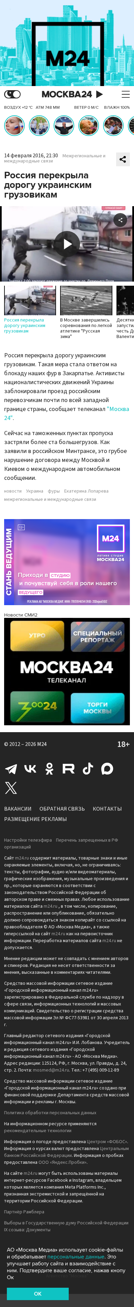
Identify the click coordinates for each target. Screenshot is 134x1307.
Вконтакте (30, 769)
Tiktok (88, 769)
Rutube (69, 769)
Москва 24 (67, 94)
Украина (34, 491)
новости (13, 491)
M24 (42, 744)
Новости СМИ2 (20, 615)
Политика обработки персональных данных (50, 1112)
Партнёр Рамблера (24, 1212)
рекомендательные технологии (37, 1130)
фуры (54, 491)
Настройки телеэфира (28, 840)
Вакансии (18, 809)
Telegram (11, 769)
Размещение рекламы (35, 819)
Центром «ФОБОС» (107, 1141)
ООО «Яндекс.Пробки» (62, 1162)
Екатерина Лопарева (86, 491)
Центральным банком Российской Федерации (66, 1152)
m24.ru (22, 858)
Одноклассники (49, 769)
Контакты (107, 809)
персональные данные (75, 1256)
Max (107, 769)
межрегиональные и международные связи (50, 499)
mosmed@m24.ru (51, 1070)
